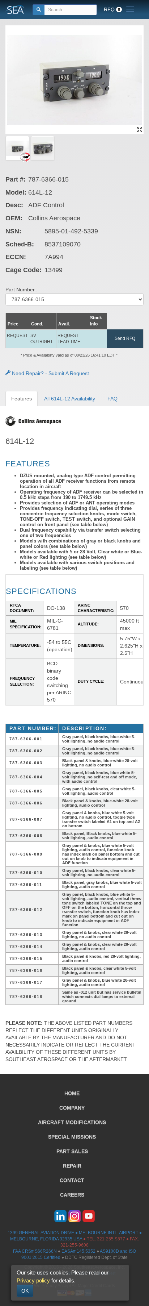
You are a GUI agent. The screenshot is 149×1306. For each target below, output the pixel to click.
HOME (72, 1093)
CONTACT (72, 1180)
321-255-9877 (111, 1238)
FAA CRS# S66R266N (35, 1251)
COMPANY (72, 1108)
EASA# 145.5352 (78, 1251)
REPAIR (72, 1166)
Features (21, 399)
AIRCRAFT (72, 1122)
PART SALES (72, 1151)
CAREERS (72, 1195)
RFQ (112, 9)
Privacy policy (33, 1280)
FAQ (112, 399)
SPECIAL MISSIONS (72, 1137)
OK (25, 1291)
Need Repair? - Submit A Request (49, 373)
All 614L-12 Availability (69, 399)
